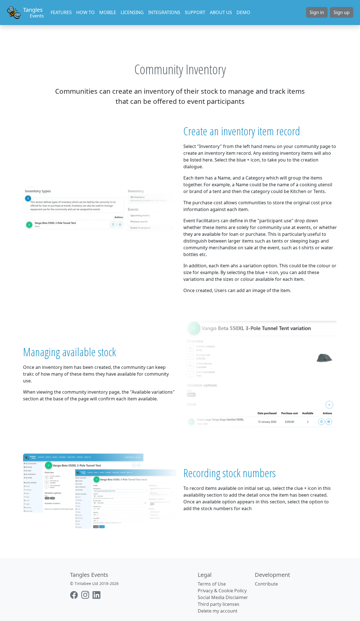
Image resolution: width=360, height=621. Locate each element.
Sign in (317, 12)
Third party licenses (218, 604)
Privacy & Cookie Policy (222, 591)
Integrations (164, 12)
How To (85, 12)
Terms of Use (212, 584)
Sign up (342, 12)
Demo (243, 12)
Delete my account (217, 611)
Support (195, 12)
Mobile (107, 12)
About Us (221, 12)
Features (61, 12)
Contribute (266, 584)
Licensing (132, 12)
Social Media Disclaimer (223, 597)
